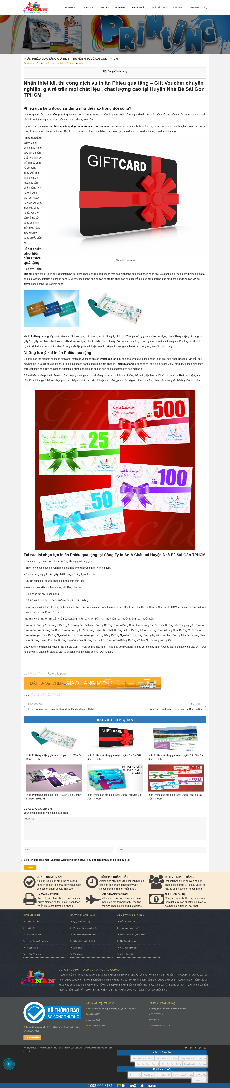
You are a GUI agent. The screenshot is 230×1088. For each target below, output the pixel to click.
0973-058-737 (156, 1020)
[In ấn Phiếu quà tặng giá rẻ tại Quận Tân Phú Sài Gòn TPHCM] (176, 778)
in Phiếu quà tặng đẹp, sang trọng (70, 126)
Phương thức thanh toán (84, 935)
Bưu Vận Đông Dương (80, 1048)
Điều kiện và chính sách (84, 941)
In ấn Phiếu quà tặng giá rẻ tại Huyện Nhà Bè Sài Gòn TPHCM (71, 58)
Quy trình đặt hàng (81, 921)
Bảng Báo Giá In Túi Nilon (195, 1064)
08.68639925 (94, 1014)
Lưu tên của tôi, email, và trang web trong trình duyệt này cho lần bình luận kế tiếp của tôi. (77, 860)
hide (124, 71)
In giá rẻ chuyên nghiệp (37, 941)
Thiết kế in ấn (32, 921)
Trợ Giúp (77, 954)
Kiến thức (77, 948)
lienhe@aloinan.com (98, 1025)
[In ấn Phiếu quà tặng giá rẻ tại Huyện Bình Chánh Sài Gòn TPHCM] (54, 778)
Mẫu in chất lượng (128, 921)
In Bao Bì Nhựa (33, 954)
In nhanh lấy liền (33, 935)
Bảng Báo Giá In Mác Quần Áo (193, 1059)
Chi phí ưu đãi (126, 954)
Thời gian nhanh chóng (130, 928)
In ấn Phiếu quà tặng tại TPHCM (59, 63)
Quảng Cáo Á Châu (48, 1048)
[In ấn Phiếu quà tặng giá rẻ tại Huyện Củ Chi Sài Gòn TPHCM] (115, 738)
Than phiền (32, 1037)
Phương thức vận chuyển (85, 928)
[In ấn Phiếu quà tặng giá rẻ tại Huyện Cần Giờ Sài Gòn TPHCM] (176, 738)
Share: (26, 695)
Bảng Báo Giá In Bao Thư (143, 1059)
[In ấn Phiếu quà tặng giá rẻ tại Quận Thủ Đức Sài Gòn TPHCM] (115, 778)
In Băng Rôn (32, 948)
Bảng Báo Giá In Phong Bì (148, 1064)
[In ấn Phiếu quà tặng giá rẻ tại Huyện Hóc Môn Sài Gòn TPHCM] (54, 738)
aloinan (30, 63)
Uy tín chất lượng (128, 941)
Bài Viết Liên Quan (115, 719)
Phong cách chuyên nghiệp (132, 935)
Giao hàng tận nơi (128, 948)
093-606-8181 (94, 1020)
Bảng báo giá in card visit (167, 1059)
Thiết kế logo (32, 928)
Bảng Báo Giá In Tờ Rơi (172, 1064)
